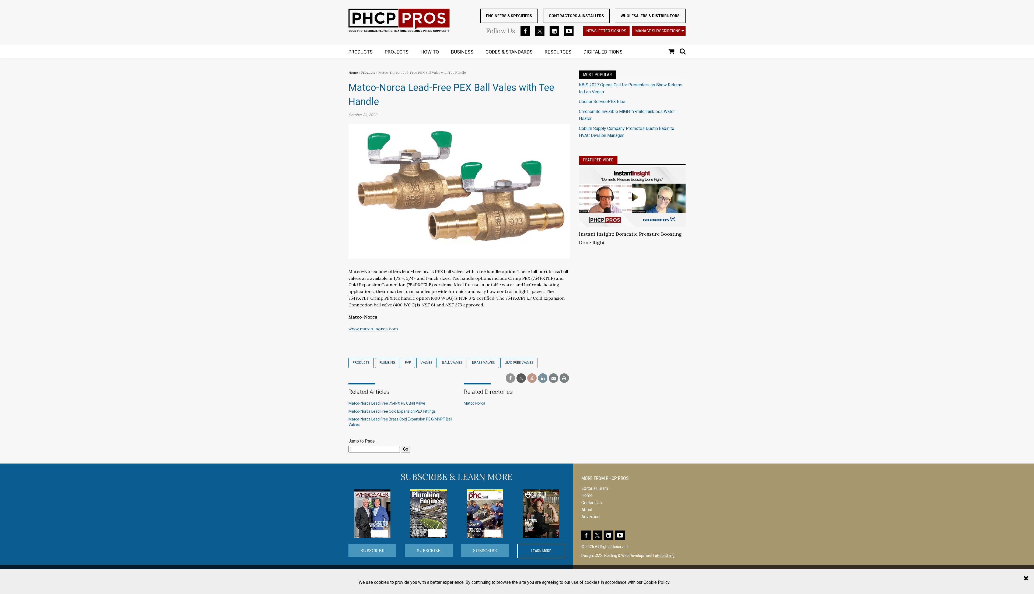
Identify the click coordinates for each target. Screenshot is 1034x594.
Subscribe (372, 550)
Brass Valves (483, 363)
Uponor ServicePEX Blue (602, 101)
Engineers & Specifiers (509, 16)
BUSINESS (462, 52)
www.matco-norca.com (373, 328)
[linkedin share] (542, 378)
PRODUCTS (360, 52)
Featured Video (598, 159)
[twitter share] (521, 378)
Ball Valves (452, 363)
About (586, 509)
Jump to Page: (362, 441)
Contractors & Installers (576, 16)
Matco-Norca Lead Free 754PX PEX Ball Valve (386, 403)
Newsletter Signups (606, 31)
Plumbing (387, 363)
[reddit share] (532, 378)
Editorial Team (594, 488)
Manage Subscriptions (657, 31)
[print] (564, 378)
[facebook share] (510, 378)
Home (353, 72)
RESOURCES (558, 52)
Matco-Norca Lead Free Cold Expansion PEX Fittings (392, 411)
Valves (426, 363)
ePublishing (665, 555)
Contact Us (591, 502)
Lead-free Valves (519, 363)
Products (368, 72)
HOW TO (430, 52)
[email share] (553, 378)
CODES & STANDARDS (509, 52)
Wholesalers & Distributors (650, 16)
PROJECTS (396, 52)
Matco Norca (474, 403)
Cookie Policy (656, 582)
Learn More (541, 551)
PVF (408, 363)
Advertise (590, 516)
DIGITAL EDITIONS (603, 52)
